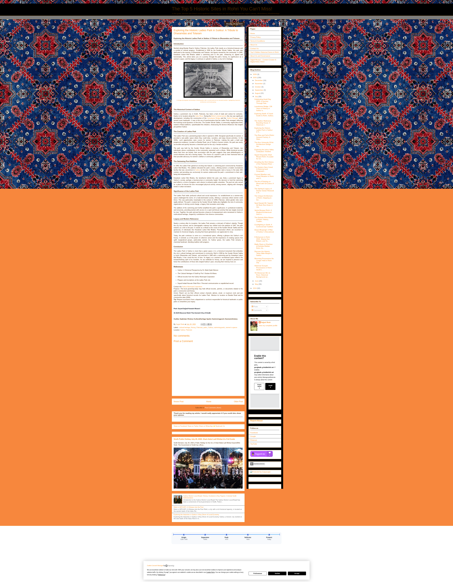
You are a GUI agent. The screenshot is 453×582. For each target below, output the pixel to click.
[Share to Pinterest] (211, 324)
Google (253, 436)
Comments (257, 310)
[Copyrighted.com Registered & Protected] (257, 465)
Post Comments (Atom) (213, 408)
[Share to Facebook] (208, 324)
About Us (253, 45)
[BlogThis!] (204, 324)
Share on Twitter (193, 426)
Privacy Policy (255, 37)
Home (208, 402)
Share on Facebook (180, 426)
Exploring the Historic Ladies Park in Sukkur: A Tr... (263, 130)
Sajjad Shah (266, 322)
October (258, 87)
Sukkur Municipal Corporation (192, 287)
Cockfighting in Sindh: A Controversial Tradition (263, 226)
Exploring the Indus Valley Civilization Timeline (264, 151)
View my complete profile (268, 325)
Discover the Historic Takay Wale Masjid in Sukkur (263, 253)
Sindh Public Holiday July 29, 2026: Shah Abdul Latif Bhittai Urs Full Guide (204, 439)
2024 (255, 288)
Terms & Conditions (257, 41)
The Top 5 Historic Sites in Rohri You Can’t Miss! (222, 8)
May (257, 284)
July (256, 96)
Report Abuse (256, 421)
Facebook (254, 433)
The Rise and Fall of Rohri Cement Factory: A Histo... (264, 137)
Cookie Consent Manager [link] (155, 565)
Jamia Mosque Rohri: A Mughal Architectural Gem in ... (263, 212)
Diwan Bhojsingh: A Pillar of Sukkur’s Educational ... (264, 232)
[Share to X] (206, 324)
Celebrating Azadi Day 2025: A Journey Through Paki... (262, 101)
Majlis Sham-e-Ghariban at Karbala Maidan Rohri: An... (263, 246)
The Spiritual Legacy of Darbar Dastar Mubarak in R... (264, 191)
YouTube (253, 444)
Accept (296, 573)
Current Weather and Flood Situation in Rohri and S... (264, 176)
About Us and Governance (260, 56)
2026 (255, 74)
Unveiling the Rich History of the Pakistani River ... (264, 163)
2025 (255, 77)
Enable (270, 386)
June (257, 281)
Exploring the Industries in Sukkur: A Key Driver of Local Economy (196, 514)
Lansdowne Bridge (213, 118)
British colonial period (218, 116)
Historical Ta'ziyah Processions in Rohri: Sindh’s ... (263, 268)
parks (205, 327)
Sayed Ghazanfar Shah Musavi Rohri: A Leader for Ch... (264, 157)
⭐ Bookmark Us (219, 426)
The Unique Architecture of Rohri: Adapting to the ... (263, 198)
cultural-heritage (184, 327)
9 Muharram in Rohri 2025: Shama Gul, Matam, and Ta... (262, 239)
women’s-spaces (231, 327)
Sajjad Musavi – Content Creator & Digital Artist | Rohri (263, 61)
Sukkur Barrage (232, 118)
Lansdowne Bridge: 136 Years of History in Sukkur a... (263, 108)
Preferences (257, 573)
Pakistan (200, 327)
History (193, 327)
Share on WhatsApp (206, 426)
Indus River (199, 116)
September (259, 90)
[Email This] (202, 324)
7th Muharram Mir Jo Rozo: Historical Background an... (262, 275)
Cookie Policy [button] (210, 572)
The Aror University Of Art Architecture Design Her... (263, 144)
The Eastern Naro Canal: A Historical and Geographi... (263, 169)
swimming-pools (219, 327)
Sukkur (197, 170)
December (259, 80)
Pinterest (253, 440)
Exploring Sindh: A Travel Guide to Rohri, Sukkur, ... (264, 116)
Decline (277, 573)
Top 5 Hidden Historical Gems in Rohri (264, 52)
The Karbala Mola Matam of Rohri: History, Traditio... (263, 219)
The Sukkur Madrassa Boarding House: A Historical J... (262, 123)
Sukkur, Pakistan (186, 330)
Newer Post (178, 402)
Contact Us (254, 48)
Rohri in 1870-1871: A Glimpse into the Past (188, 507)
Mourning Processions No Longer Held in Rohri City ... (264, 260)
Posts (255, 306)
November (259, 83)
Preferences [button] (161, 575)
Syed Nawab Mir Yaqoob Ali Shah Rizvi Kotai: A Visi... (263, 205)
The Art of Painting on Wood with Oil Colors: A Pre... (264, 183)
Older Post (238, 402)
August (258, 93)
